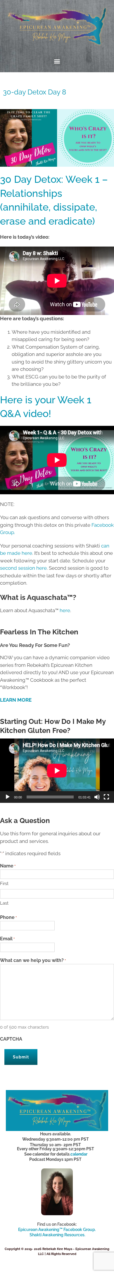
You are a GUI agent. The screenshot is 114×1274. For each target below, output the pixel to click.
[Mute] (97, 797)
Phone (8, 917)
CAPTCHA (11, 1039)
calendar (78, 1154)
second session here (23, 568)
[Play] (8, 797)
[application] (57, 770)
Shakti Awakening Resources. (57, 1234)
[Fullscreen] (106, 797)
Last (4, 903)
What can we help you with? (33, 960)
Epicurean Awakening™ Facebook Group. (57, 1229)
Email (7, 938)
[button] (57, 61)
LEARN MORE (16, 700)
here (65, 610)
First (4, 883)
